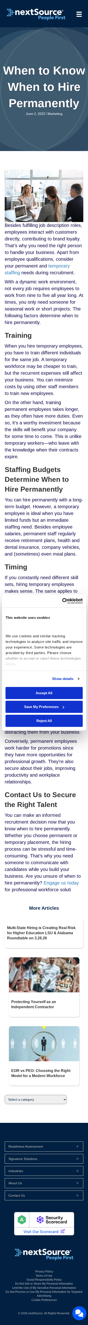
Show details (62, 679)
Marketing (55, 114)
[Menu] (79, 14)
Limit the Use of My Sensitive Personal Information (44, 1288)
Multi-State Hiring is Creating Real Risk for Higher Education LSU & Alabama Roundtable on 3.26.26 (41, 933)
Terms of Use (44, 1275)
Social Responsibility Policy (44, 1279)
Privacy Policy (44, 1271)
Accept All (44, 693)
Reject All (44, 720)
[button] (44, 1146)
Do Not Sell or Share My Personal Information (44, 1283)
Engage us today (61, 882)
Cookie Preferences (44, 1300)
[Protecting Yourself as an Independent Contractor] (44, 974)
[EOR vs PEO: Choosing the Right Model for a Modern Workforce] (44, 1043)
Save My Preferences (41, 707)
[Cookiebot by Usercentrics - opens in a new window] (63, 601)
